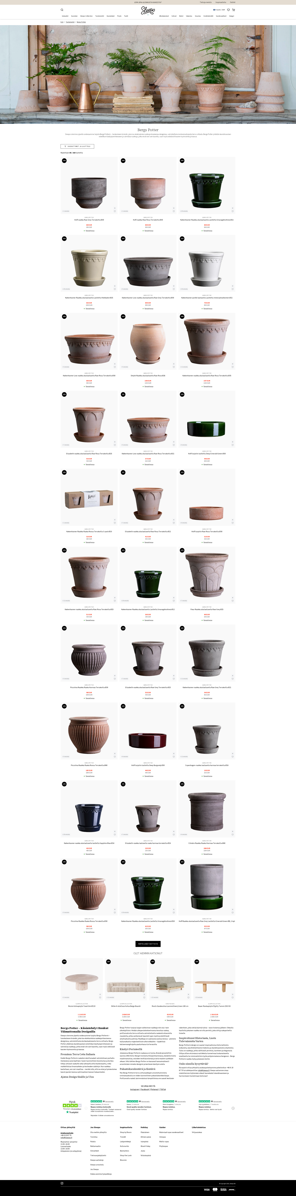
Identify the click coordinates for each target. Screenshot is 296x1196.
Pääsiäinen (145, 1132)
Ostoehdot (94, 1151)
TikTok (163, 1089)
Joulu (143, 1151)
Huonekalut (110, 16)
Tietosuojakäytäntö (98, 1155)
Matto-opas (164, 1141)
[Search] (62, 10)
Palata (93, 1141)
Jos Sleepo (95, 1127)
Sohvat (174, 16)
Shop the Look (125, 1155)
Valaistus (189, 16)
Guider (162, 1127)
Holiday (144, 1127)
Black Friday (145, 1146)
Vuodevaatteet (221, 16)
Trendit (123, 1137)
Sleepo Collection (86, 16)
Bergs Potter (81, 22)
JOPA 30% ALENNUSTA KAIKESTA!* (148, 2)
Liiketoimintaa (199, 1127)
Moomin (123, 1160)
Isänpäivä (144, 1141)
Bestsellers (124, 1151)
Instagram (134, 1089)
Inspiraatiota (126, 1127)
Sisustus (198, 16)
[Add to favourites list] (114, 211)
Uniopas (162, 1137)
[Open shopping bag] (233, 10)
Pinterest (154, 1089)
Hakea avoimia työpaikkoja (101, 1174)
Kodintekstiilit (208, 16)
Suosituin (74, 16)
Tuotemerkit (99, 16)
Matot (181, 16)
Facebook (145, 1089)
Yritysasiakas (197, 1132)
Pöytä (119, 16)
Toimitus (93, 1137)
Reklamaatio (95, 1146)
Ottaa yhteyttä (68, 1127)
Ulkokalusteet (164, 16)
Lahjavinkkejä (125, 1141)
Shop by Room (125, 1132)
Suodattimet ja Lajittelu (78, 146)
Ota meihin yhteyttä (98, 1132)
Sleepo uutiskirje (96, 1160)
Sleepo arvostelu (97, 1164)
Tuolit (126, 16)
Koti (62, 22)
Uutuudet (65, 16)
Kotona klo (124, 1146)
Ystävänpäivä (146, 1155)
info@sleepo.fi (204, 1070)
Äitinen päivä (146, 1137)
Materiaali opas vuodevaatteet (171, 1132)
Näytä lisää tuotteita (148, 944)
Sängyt (231, 16)
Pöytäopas (163, 1146)
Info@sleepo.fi (66, 1137)
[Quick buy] (114, 208)
